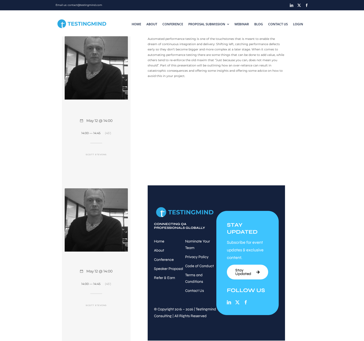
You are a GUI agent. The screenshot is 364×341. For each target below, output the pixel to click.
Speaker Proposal (168, 268)
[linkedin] (229, 302)
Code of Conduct (199, 266)
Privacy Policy (197, 257)
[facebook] (246, 302)
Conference (164, 259)
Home (159, 241)
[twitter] (237, 302)
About (159, 250)
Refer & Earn (164, 277)
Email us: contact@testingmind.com (79, 5)
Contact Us (194, 290)
